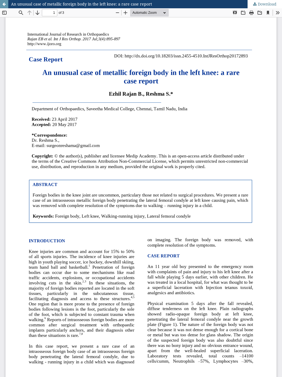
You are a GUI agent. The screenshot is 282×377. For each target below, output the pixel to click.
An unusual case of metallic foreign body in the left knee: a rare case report (81, 4)
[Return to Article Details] (4, 4)
